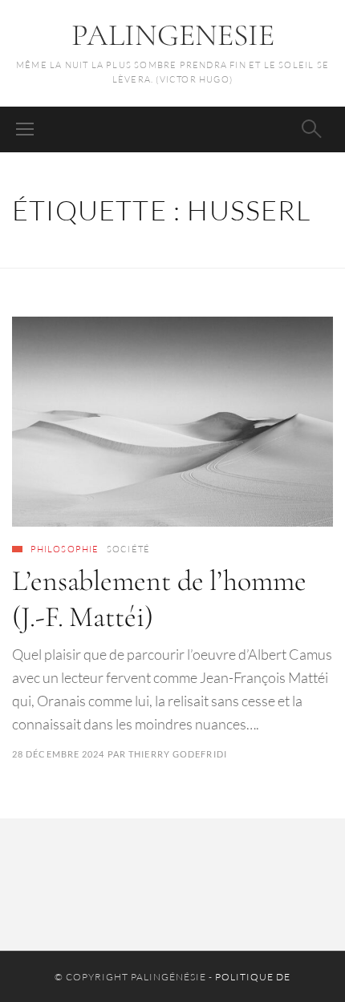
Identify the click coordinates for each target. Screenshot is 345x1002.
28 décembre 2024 (58, 754)
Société (128, 549)
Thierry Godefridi (177, 754)
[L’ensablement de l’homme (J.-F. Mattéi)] (172, 422)
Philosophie (64, 549)
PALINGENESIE (172, 35)
